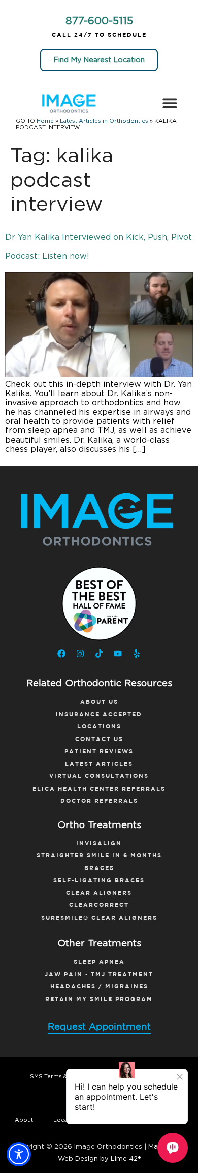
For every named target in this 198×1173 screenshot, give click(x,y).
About (24, 1120)
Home (45, 121)
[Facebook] (61, 653)
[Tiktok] (99, 653)
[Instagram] (80, 653)
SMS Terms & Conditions (65, 1076)
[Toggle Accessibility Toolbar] (19, 1154)
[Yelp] (136, 653)
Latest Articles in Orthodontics (104, 121)
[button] (170, 103)
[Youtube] (118, 653)
